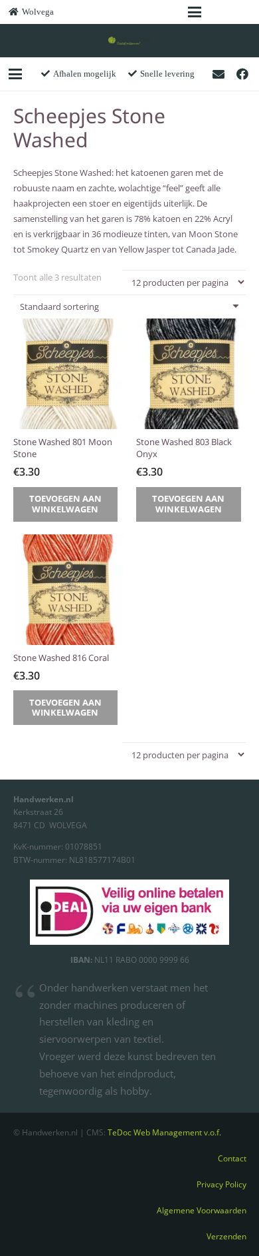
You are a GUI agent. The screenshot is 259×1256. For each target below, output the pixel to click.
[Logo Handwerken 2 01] (129, 40)
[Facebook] (242, 74)
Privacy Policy (221, 1184)
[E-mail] (218, 74)
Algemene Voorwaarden (201, 1210)
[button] (194, 12)
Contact (232, 1158)
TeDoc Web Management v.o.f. (164, 1132)
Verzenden (226, 1236)
